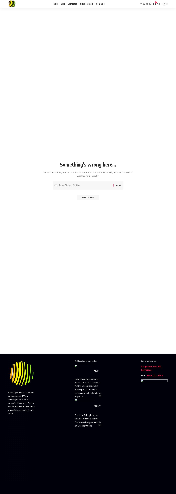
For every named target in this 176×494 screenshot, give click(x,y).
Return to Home (88, 197)
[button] (158, 4)
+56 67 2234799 (155, 375)
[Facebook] (141, 4)
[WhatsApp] (150, 4)
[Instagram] (147, 4)
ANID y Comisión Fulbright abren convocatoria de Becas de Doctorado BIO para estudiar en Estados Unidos (88, 415)
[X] (144, 4)
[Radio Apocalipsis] (12, 4)
